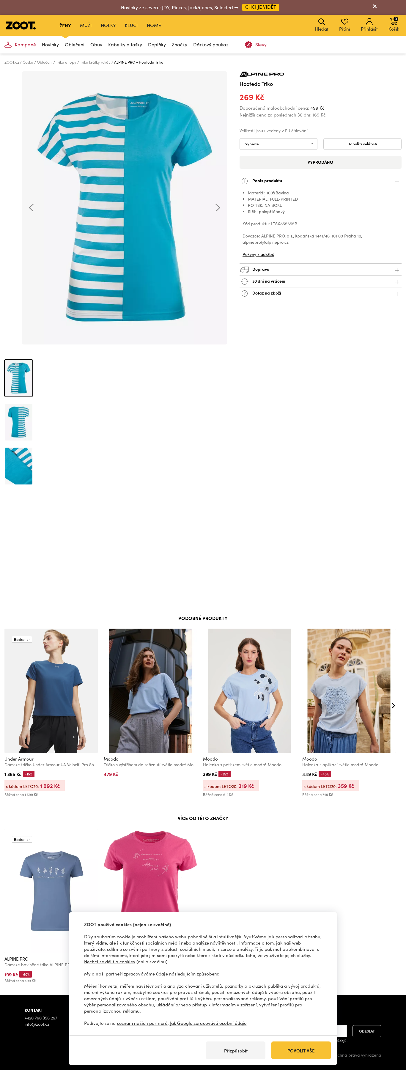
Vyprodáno (320, 162)
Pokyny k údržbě (258, 254)
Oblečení (74, 44)
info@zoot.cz (37, 1024)
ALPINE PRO (16, 959)
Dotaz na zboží (266, 293)
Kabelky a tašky (125, 44)
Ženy (65, 25)
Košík (393, 24)
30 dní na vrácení (268, 281)
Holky (108, 25)
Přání (344, 29)
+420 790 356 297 (41, 1018)
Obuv (96, 44)
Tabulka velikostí (362, 144)
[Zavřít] (374, 7)
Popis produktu (266, 180)
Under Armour (19, 759)
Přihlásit (369, 29)
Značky (179, 44)
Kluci (131, 25)
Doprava (260, 269)
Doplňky (157, 44)
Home (154, 25)
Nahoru (391, 1034)
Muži (86, 25)
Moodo (111, 759)
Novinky (50, 44)
